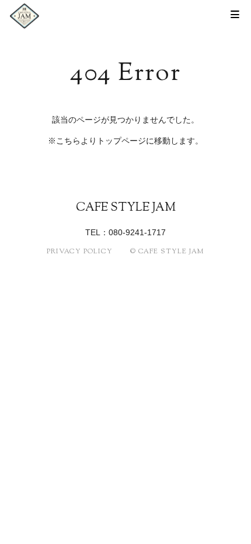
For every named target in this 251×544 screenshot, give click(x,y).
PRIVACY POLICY (80, 252)
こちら (68, 140)
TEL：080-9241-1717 (125, 232)
